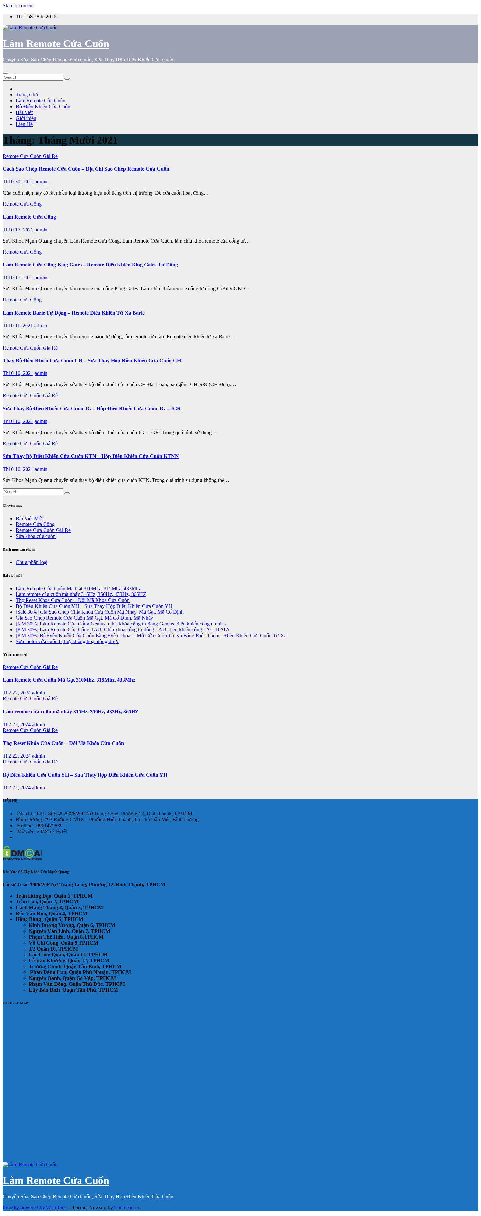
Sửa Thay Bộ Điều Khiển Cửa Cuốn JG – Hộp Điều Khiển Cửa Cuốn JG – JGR (92, 408)
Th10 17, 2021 (18, 229)
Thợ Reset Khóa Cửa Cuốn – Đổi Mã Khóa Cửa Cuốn (73, 600)
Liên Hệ (24, 124)
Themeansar (126, 1207)
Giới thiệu (26, 118)
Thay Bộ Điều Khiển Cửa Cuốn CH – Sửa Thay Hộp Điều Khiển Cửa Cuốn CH (92, 360)
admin (41, 181)
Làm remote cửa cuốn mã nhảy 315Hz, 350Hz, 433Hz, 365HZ (81, 594)
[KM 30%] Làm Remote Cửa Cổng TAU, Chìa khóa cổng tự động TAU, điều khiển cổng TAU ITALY (123, 629)
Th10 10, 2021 (18, 373)
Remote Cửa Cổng (22, 204)
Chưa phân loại (31, 562)
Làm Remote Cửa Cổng (29, 217)
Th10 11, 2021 (18, 325)
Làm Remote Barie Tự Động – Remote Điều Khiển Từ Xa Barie (74, 313)
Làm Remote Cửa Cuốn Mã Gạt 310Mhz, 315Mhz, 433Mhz (78, 588)
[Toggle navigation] (5, 73)
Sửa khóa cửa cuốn (36, 536)
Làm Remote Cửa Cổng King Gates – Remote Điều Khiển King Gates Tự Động (90, 264)
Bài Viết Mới (29, 518)
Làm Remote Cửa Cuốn (56, 43)
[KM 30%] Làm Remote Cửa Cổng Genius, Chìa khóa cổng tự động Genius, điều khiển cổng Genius (121, 623)
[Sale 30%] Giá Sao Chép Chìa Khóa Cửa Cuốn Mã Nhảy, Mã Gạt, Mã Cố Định (100, 612)
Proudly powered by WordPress (36, 1207)
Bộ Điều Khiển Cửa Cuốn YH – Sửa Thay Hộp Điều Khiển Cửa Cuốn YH (94, 606)
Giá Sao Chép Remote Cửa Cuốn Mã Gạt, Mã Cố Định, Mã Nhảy (84, 618)
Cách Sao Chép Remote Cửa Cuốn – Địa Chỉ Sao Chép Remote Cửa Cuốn (86, 169)
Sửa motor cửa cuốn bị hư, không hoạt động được (67, 641)
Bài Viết (24, 112)
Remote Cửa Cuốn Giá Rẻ (30, 156)
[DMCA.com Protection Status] (22, 858)
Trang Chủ (27, 94)
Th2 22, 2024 (17, 692)
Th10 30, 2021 (18, 181)
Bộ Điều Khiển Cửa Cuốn (43, 106)
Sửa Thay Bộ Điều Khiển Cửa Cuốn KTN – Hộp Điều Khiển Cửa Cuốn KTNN (91, 456)
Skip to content (18, 5)
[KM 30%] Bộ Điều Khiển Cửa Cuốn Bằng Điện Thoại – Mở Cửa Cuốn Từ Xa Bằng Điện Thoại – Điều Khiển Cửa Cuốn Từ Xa (151, 635)
